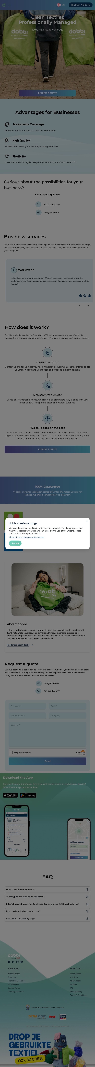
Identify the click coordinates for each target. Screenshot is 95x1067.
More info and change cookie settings (26, 537)
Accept (15, 543)
